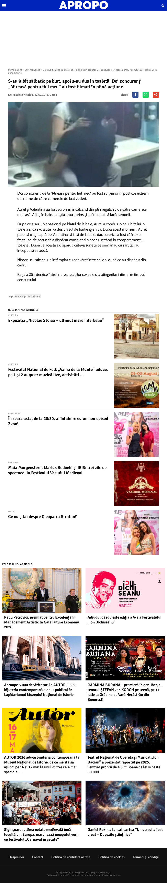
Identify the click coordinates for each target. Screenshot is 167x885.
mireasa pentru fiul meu (27, 296)
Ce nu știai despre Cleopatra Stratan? (42, 516)
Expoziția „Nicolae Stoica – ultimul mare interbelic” (56, 320)
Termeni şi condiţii (146, 857)
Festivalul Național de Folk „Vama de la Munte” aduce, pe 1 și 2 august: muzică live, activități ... (58, 372)
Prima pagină (15, 69)
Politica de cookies (111, 857)
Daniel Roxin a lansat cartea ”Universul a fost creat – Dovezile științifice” (125, 832)
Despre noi (16, 857)
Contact (37, 857)
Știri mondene (32, 69)
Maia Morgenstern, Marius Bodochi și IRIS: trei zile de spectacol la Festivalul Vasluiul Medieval (57, 470)
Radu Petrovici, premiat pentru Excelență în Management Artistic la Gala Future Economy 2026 (41, 622)
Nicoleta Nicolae (23, 94)
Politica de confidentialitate (70, 857)
